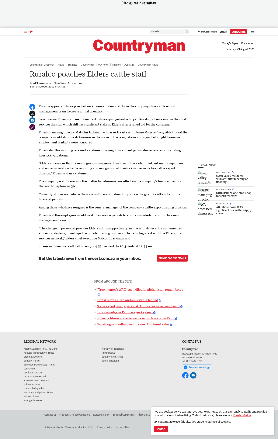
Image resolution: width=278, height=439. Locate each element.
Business (72, 64)
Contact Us (50, 414)
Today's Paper (230, 43)
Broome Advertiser (33, 356)
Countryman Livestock (42, 64)
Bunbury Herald (32, 360)
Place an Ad (247, 43)
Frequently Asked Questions (74, 414)
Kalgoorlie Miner (32, 384)
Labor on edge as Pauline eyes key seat (125, 312)
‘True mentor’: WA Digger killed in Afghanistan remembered (140, 289)
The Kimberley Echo (34, 388)
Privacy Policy (104, 427)
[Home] (31, 31)
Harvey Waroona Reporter (37, 380)
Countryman (87, 64)
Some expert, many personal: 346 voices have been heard (138, 306)
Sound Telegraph (110, 360)
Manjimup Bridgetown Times (38, 392)
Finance (116, 64)
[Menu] (25, 32)
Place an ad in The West (151, 414)
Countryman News (148, 64)
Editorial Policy (101, 414)
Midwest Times (31, 396)
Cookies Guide (242, 415)
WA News (103, 64)
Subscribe (238, 31)
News (61, 64)
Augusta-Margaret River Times (39, 352)
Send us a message (199, 367)
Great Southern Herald (35, 376)
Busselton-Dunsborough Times (39, 364)
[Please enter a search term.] (187, 31)
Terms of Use (122, 427)
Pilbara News (108, 352)
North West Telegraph (113, 348)
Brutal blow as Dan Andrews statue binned (127, 300)
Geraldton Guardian (33, 372)
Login (223, 31)
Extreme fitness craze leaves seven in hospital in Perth (136, 318)
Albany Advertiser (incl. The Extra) (40, 348)
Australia (129, 64)
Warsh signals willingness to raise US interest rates (133, 324)
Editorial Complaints (124, 414)
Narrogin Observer (33, 400)
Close (161, 429)
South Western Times (112, 356)
